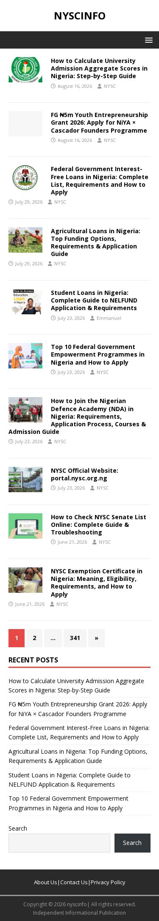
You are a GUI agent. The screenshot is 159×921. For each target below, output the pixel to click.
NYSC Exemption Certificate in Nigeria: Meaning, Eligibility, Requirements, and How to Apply (96, 582)
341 (75, 638)
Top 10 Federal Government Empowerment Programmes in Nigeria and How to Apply (98, 354)
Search (17, 828)
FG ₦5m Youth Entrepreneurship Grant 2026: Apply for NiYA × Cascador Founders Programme (99, 122)
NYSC (110, 86)
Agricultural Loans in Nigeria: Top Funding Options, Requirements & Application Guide (95, 242)
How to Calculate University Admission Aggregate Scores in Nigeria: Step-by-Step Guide (99, 68)
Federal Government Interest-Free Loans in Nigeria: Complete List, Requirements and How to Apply (99, 180)
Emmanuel (109, 318)
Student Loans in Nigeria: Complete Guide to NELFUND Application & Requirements (94, 300)
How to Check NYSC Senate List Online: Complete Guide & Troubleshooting (98, 524)
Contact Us (74, 882)
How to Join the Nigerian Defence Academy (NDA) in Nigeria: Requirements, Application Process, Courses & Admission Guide (77, 416)
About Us (45, 882)
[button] (147, 39)
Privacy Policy (108, 882)
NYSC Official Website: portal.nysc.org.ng (84, 474)
